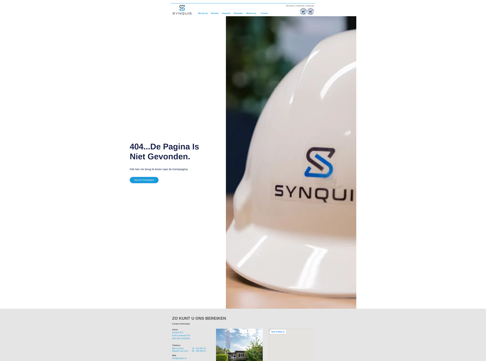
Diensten (215, 13)
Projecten (226, 13)
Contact (264, 13)
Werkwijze (238, 13)
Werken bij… (251, 13)
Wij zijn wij (203, 13)
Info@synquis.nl (179, 358)
